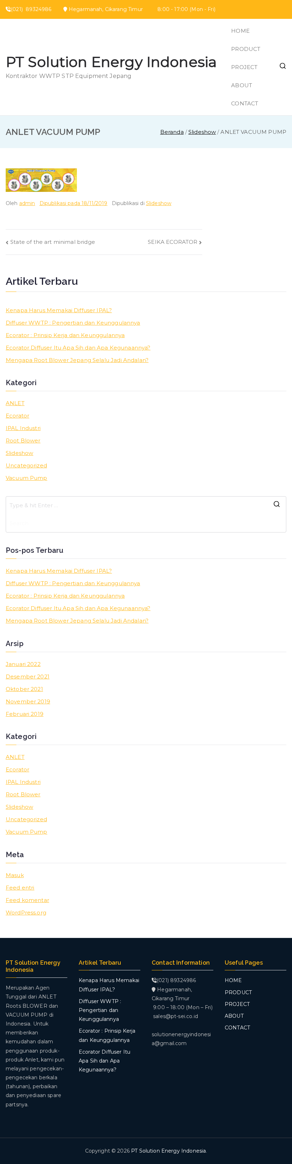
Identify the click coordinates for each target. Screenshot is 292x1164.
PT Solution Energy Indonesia (111, 61)
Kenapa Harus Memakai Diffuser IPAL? (59, 310)
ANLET (15, 403)
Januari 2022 (23, 664)
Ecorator (17, 415)
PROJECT (244, 67)
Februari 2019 (24, 714)
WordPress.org (26, 912)
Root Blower (23, 440)
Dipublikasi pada (74, 203)
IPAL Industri (23, 428)
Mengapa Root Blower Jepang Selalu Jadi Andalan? (77, 360)
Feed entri (20, 887)
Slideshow (158, 203)
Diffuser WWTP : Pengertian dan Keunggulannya (73, 322)
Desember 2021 (27, 676)
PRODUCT (245, 49)
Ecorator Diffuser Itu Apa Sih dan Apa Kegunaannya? (78, 347)
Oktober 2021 (24, 689)
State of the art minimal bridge (52, 241)
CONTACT (244, 103)
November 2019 (28, 701)
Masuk (15, 875)
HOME (240, 30)
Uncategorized (26, 465)
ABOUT (241, 85)
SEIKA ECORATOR (172, 241)
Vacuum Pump (26, 477)
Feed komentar (27, 900)
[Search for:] (146, 505)
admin (27, 203)
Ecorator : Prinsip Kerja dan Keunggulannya (65, 335)
